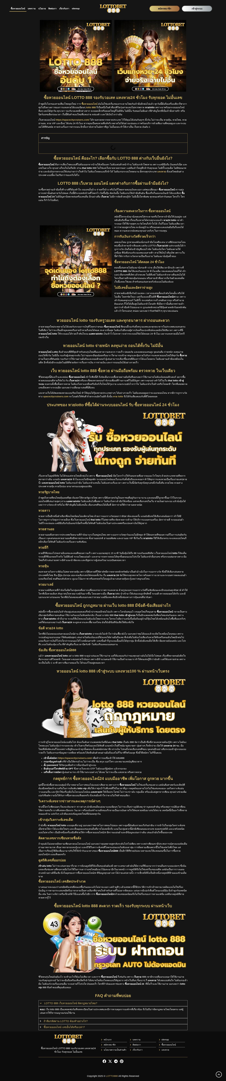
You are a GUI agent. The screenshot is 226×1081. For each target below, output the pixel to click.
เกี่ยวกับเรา (64, 8)
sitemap (76, 8)
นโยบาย (42, 8)
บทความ (32, 8)
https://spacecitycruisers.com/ (75, 758)
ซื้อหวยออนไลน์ (18, 8)
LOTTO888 (112, 1076)
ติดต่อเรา (52, 8)
